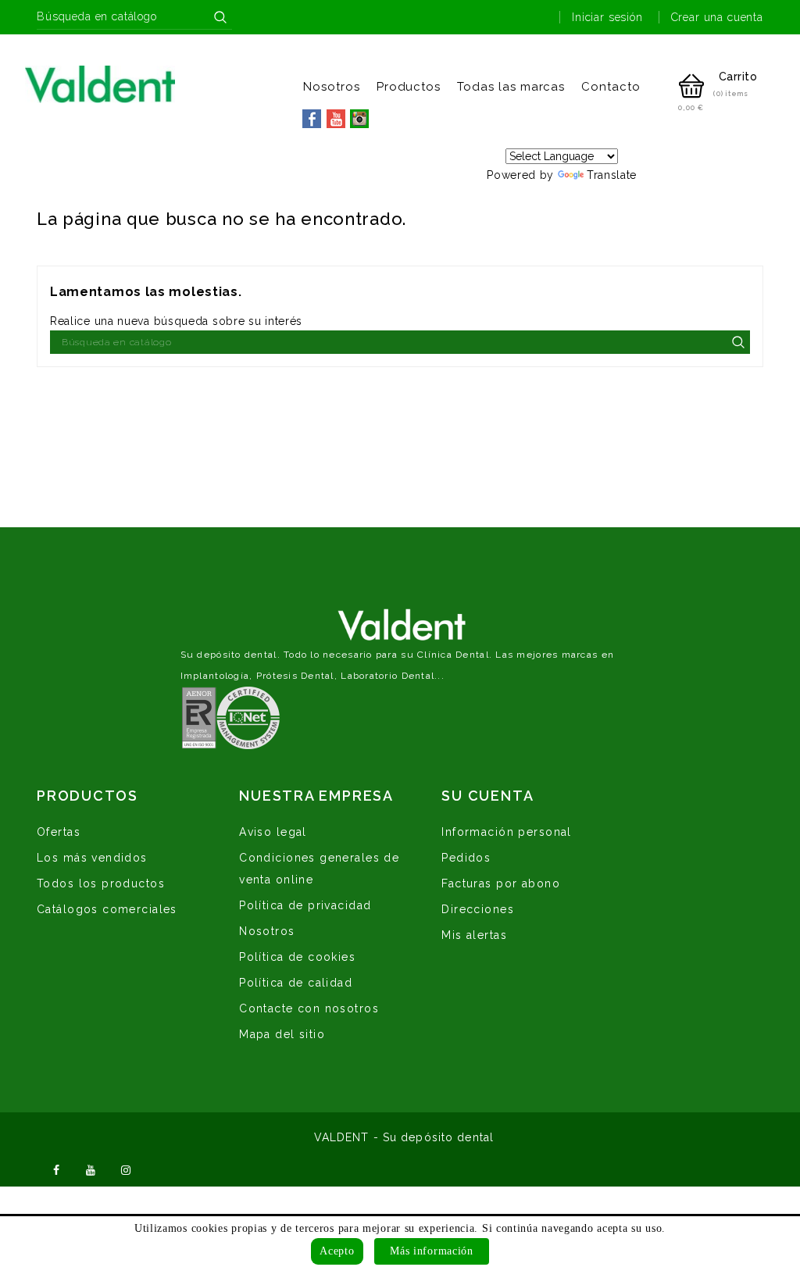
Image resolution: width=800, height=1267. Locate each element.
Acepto (337, 1251)
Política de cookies (297, 957)
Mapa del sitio (282, 1034)
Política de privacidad (305, 905)
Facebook (56, 1168)
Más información (431, 1251)
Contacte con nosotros (309, 1008)
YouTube (91, 1168)
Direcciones (477, 909)
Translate (612, 175)
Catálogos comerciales (107, 909)
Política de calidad (295, 982)
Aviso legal (273, 832)
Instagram (126, 1168)
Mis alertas (474, 935)
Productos (409, 87)
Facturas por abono (500, 883)
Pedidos (466, 857)
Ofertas (58, 832)
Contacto (611, 87)
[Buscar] (220, 17)
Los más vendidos (92, 857)
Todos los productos (101, 883)
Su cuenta (487, 795)
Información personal (506, 832)
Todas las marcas (511, 87)
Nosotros (331, 87)
